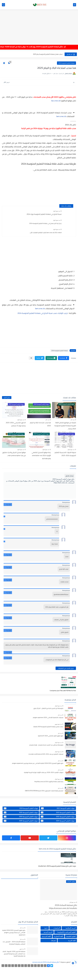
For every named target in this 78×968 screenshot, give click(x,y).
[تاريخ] (3, 965)
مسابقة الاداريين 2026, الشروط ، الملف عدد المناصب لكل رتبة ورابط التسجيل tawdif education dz (13, 953)
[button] (63, 358)
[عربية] (32, 965)
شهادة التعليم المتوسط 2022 (58, 816)
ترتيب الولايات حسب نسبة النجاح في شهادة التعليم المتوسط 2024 (42, 313)
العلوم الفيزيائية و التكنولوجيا (66, 932)
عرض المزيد (7, 397)
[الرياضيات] (16, 965)
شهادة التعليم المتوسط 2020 (21, 812)
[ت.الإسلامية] (12, 965)
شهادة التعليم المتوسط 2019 (58, 812)
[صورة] (70, 708)
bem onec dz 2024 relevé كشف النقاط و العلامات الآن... (45, 232)
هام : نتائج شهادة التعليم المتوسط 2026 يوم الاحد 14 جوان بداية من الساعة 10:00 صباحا (40, 46)
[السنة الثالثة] (42, 965)
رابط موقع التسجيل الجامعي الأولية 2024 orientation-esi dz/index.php (41, 455)
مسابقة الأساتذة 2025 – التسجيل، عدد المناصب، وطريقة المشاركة (14, 943)
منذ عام (72, 419)
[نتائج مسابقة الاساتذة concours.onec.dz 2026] (39, 5)
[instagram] (67, 837)
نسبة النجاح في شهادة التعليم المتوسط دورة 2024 (44, 214)
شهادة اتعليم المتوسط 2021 (58, 808)
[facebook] (11, 837)
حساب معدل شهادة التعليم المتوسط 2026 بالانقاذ (48, 726)
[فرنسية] (25, 965)
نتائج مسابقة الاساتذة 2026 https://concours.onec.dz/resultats (63, 907)
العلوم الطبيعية (71, 936)
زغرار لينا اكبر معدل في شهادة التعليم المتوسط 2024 (45, 223)
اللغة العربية (72, 940)
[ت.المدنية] (9, 965)
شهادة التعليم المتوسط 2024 (66, 63)
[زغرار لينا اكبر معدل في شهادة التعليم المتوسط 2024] (68, 222)
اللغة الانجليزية (58, 936)
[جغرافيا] (6, 965)
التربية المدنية (48, 932)
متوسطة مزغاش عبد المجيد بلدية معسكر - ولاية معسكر (46, 745)
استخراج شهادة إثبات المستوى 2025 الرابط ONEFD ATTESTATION (44, 791)
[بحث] (3, 4)
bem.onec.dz (61, 116)
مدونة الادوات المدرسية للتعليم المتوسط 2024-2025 (65, 454)
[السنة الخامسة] (35, 965)
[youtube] (30, 837)
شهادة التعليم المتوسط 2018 (21, 808)
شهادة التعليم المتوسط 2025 (21, 821)
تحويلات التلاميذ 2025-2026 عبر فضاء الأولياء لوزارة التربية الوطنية (43, 772)
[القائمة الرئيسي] (74, 4)
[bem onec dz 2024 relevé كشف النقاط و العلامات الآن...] (68, 231)
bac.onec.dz (55, 100)
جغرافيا (53, 940)
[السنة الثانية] (45, 965)
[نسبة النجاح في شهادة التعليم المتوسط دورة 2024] (68, 213)
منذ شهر (22, 949)
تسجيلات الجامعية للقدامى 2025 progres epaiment (48, 717)
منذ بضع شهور (58, 724)
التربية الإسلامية (71, 928)
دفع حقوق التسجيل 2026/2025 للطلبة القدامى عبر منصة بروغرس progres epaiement (37, 763)
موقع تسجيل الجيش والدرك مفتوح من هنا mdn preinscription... (14, 454)
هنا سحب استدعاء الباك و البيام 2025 (40, 424)
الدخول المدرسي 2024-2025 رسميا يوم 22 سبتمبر (16, 424)
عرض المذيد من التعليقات (66, 668)
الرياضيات (56, 928)
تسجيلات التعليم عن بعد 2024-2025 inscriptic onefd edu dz (46, 754)
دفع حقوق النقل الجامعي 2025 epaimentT (50, 736)
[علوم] (19, 965)
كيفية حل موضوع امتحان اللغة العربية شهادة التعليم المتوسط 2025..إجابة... (65, 425)
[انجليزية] (29, 965)
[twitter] (48, 837)
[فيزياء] (22, 965)
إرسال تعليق (69, 475)
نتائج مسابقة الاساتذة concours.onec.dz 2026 (45, 962)
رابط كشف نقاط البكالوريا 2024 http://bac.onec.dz (48, 781)
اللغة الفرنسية (46, 936)
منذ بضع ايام (72, 902)
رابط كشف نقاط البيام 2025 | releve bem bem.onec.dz (46, 54)
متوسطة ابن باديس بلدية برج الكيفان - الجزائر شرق (48, 708)
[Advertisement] (39, 25)
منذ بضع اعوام (56, 211)
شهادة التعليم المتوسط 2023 (21, 816)
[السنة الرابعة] (38, 965)
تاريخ (46, 928)
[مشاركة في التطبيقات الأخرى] (31, 358)
